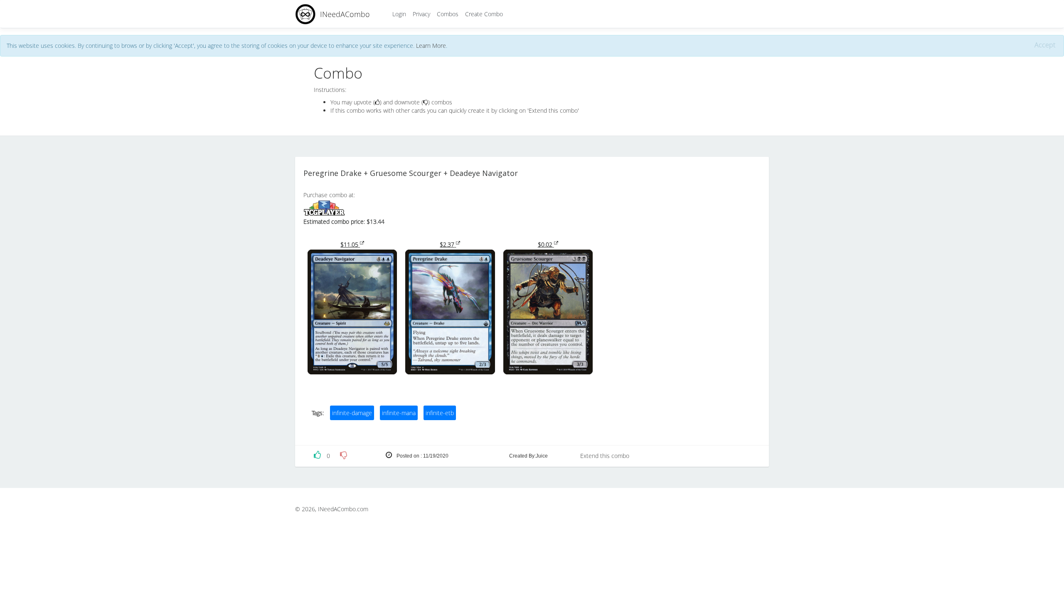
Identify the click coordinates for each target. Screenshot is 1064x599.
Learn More (431, 46)
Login (399, 14)
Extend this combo (604, 456)
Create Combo (484, 14)
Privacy (421, 14)
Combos (447, 14)
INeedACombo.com (343, 509)
